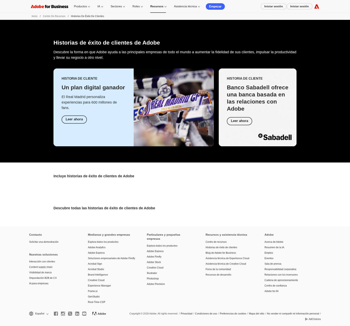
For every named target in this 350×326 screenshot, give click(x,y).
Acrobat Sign (95, 263)
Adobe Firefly (154, 256)
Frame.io (93, 291)
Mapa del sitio (256, 313)
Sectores (116, 6)
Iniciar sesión (273, 6)
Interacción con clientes (42, 261)
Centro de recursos (54, 16)
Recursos (156, 6)
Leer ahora (74, 119)
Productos (80, 6)
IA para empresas (38, 283)
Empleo (269, 252)
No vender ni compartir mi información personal (293, 313)
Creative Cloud (96, 280)
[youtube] (84, 314)
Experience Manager (99, 285)
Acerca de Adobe (274, 241)
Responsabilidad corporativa (280, 269)
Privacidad (186, 313)
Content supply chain (40, 267)
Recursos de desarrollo (218, 274)
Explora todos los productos (103, 241)
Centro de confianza (276, 285)
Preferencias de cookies (233, 313)
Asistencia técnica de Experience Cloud (227, 258)
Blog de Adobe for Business (221, 252)
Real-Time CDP (96, 302)
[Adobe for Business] (317, 6)
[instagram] (63, 314)
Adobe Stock (154, 262)
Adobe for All (272, 291)
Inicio (34, 16)
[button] (38, 313)
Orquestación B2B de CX (43, 278)
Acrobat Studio (96, 269)
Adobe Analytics (97, 247)
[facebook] (56, 314)
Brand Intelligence (98, 274)
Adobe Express (96, 252)
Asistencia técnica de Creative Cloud (226, 263)
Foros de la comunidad (218, 269)
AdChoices (315, 319)
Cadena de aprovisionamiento (281, 280)
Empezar (215, 6)
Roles (136, 6)
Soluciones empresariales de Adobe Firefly (111, 258)
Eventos (269, 258)
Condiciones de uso (206, 313)
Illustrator (152, 273)
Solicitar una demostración (44, 241)
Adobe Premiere (156, 284)
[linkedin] (77, 314)
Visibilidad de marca (40, 272)
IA (98, 6)
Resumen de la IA (274, 247)
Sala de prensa (273, 263)
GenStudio (94, 296)
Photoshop (153, 278)
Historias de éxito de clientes (221, 247)
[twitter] (70, 314)
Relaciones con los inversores (281, 274)
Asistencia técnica (185, 6)
